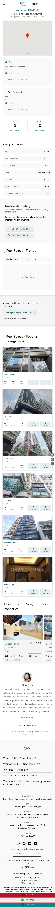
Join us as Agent (34, 806)
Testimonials (21, 817)
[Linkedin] (30, 843)
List (31, 799)
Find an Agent (20, 806)
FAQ (22, 836)
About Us (27, 811)
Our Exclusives (21, 799)
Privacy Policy (18, 874)
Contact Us (31, 836)
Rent (11, 799)
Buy (5, 799)
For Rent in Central (20, 228)
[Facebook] (24, 843)
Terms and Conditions (33, 874)
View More (14, 130)
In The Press (34, 817)
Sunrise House (11, 643)
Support (27, 833)
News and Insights (17, 825)
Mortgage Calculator (27, 828)
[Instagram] (18, 843)
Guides (43, 825)
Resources (27, 822)
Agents (27, 804)
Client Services (27, 796)
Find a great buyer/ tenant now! (19, 312)
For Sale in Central (20, 235)
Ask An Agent (32, 825)
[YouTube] (35, 843)
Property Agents (40, 814)
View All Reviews (27, 734)
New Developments (43, 799)
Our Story (11, 814)
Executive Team (24, 814)
